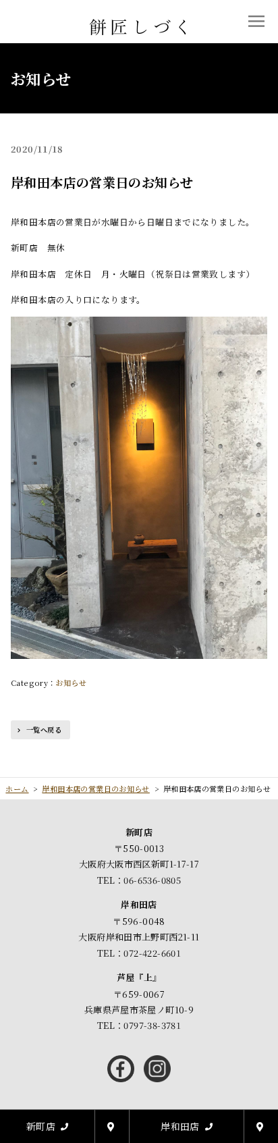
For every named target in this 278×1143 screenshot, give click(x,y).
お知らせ (70, 682)
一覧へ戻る (43, 729)
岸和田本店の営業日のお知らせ (102, 182)
